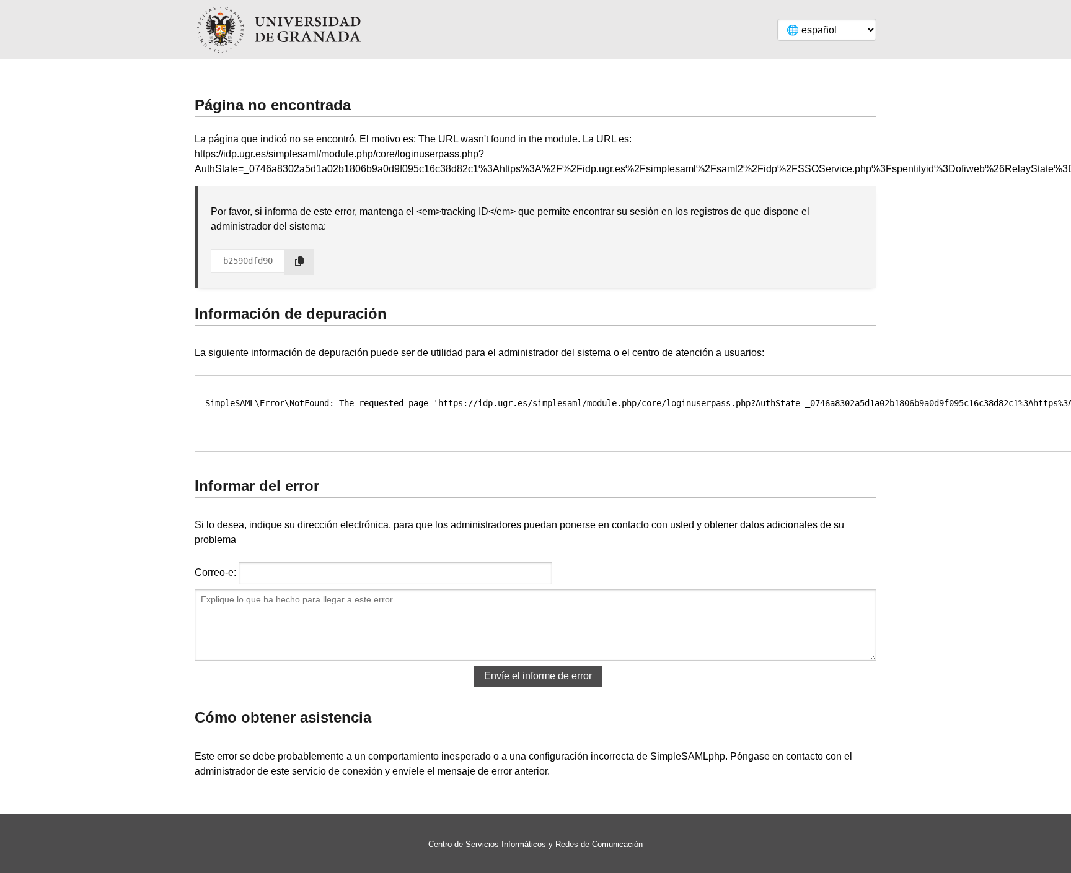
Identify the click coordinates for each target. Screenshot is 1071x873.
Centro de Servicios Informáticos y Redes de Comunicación (535, 844)
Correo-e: (215, 572)
